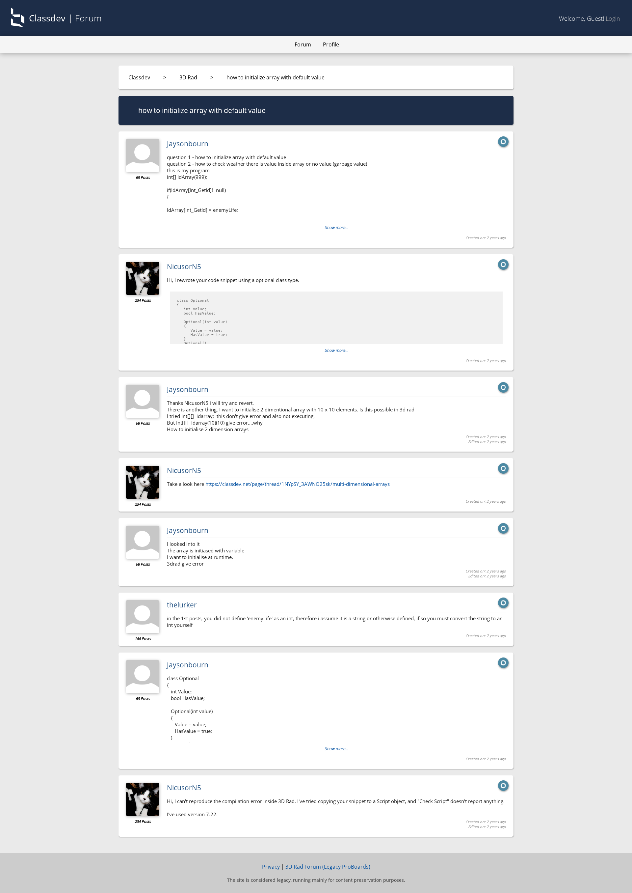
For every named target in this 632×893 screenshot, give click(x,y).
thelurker (182, 604)
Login (613, 18)
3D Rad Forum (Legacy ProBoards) (327, 866)
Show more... (336, 227)
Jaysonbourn (187, 143)
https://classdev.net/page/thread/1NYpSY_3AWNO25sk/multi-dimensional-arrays (297, 484)
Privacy (271, 866)
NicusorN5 (184, 266)
